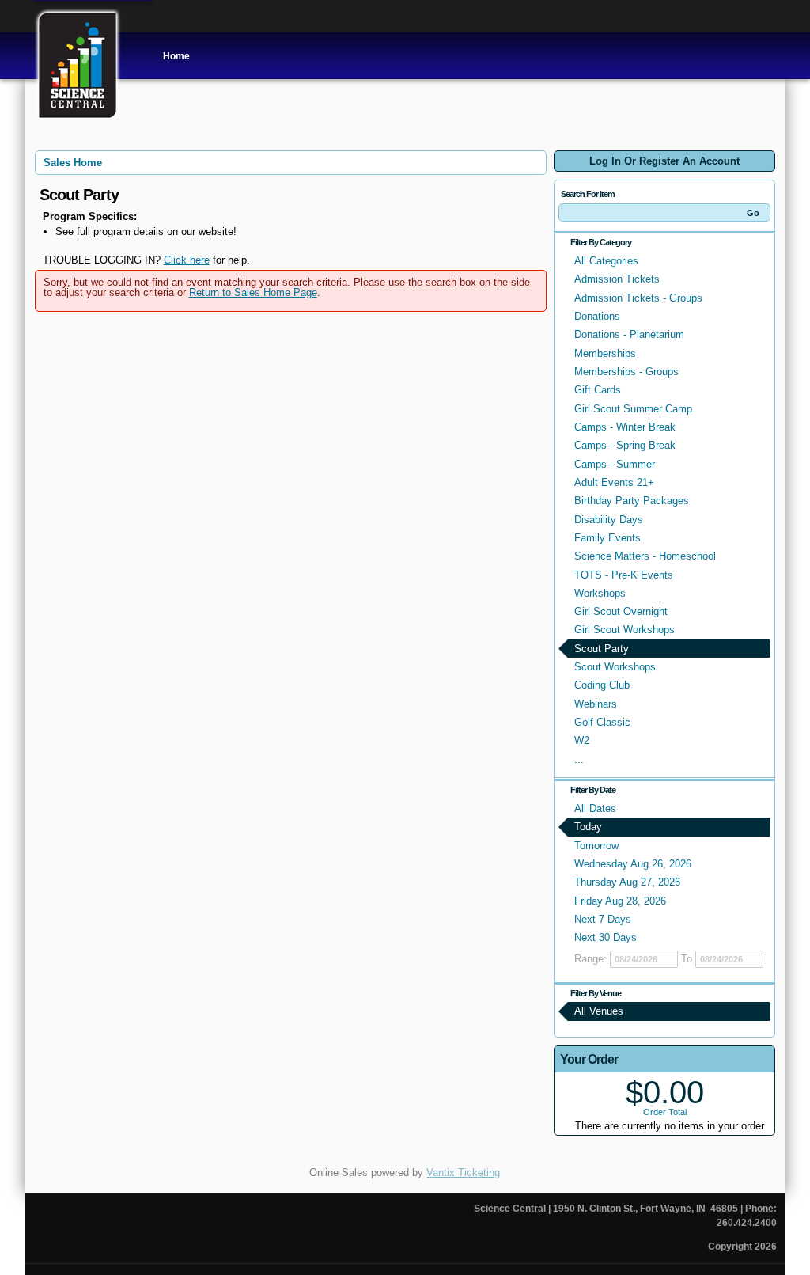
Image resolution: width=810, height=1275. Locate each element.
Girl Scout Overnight (621, 611)
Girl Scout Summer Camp (633, 409)
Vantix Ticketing (463, 1172)
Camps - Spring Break (625, 445)
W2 (581, 740)
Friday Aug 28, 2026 (620, 901)
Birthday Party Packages (631, 501)
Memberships (605, 353)
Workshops (600, 593)
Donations (597, 316)
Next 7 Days (602, 919)
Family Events (607, 538)
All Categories (606, 261)
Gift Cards (597, 390)
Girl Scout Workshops (624, 630)
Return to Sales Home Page (253, 292)
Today (588, 827)
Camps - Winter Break (625, 427)
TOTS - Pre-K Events (623, 575)
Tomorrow (596, 846)
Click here (187, 260)
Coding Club (602, 685)
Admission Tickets (617, 279)
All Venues (598, 1011)
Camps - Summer (614, 464)
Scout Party (601, 649)
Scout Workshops (615, 667)
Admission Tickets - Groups (638, 298)
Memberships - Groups (626, 372)
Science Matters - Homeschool (645, 556)
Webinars (595, 704)
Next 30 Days (605, 937)
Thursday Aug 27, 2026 (627, 882)
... (579, 759)
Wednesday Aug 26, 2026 (632, 864)
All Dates (595, 808)
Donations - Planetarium (629, 334)
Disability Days (608, 520)
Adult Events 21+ (614, 482)
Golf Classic (602, 722)
